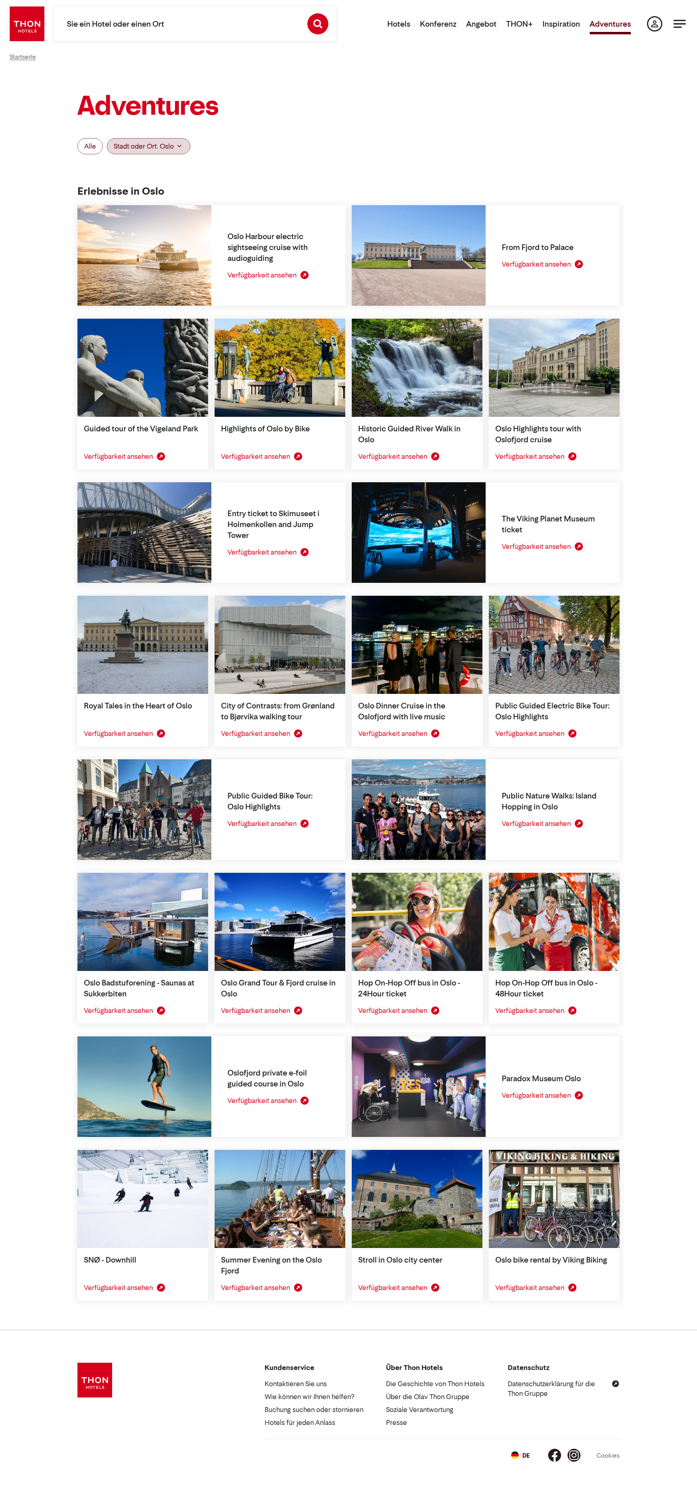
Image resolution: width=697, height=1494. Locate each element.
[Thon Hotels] (27, 23)
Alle (90, 146)
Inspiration (561, 24)
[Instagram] (574, 1455)
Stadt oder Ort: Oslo (144, 146)
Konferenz (438, 24)
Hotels (398, 24)
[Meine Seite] (654, 24)
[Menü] (679, 24)
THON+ (519, 24)
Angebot (481, 24)
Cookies (608, 1455)
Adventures (610, 24)
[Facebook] (554, 1455)
